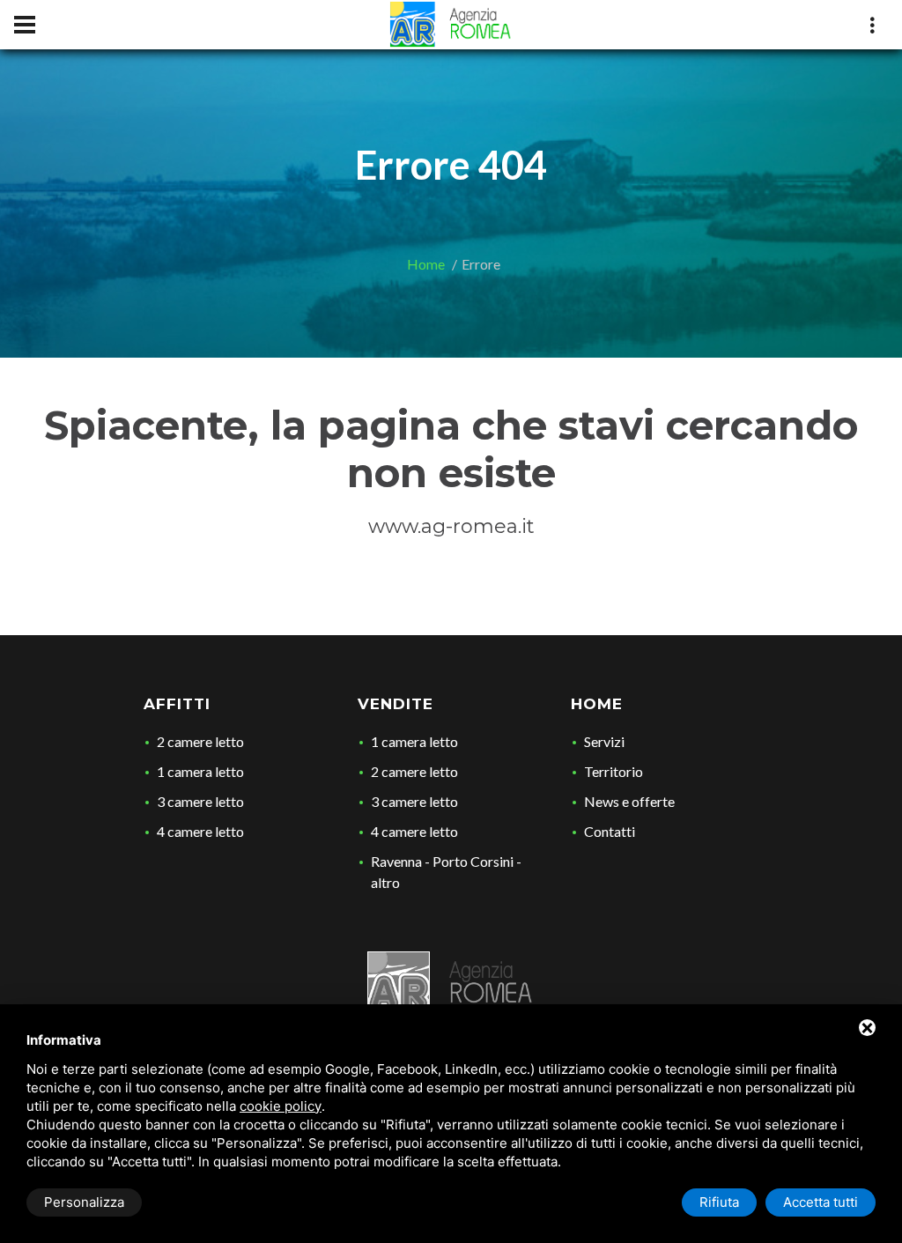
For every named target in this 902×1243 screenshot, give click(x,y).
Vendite (395, 704)
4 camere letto (200, 831)
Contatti (609, 831)
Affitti (177, 704)
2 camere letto (200, 741)
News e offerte (629, 801)
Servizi (604, 741)
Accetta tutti (820, 1202)
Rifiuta (719, 1202)
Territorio (613, 771)
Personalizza (84, 1202)
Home (426, 263)
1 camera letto (200, 771)
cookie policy (281, 1106)
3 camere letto (200, 801)
